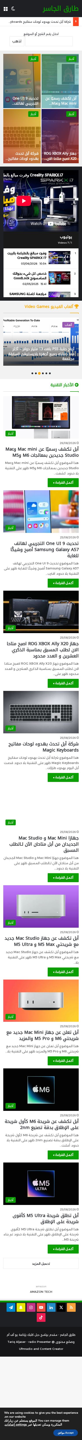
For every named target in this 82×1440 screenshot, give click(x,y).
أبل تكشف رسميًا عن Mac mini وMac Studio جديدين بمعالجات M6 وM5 (61, 105)
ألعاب (68, 325)
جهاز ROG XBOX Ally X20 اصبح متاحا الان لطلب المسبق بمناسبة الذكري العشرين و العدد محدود (43, 649)
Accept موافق (65, 1433)
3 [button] (43, 373)
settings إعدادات (16, 1425)
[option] (41, 108)
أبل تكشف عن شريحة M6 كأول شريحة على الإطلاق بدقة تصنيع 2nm (42, 1124)
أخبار (71, 59)
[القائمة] (5, 10)
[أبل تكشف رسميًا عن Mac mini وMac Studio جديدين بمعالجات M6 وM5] (60, 81)
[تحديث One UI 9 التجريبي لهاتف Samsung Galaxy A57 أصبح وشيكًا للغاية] (22, 81)
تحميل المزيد (41, 1263)
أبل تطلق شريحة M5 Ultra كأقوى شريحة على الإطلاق (46, 1218)
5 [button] (36, 373)
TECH (48, 1291)
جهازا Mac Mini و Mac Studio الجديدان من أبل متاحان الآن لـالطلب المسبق (44, 844)
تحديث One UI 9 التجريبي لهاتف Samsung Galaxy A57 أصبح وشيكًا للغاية (44, 549)
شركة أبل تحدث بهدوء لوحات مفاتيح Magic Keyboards (23, 158)
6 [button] (32, 373)
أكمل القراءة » (63, 483)
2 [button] (46, 373)
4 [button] (39, 373)
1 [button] (50, 373)
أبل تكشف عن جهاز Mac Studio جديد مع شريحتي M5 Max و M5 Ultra (42, 941)
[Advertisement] (41, 1398)
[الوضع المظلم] (13, 10)
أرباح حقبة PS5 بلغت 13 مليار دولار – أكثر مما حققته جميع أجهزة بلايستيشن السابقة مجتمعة (41, 354)
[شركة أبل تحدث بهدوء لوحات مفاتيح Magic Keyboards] (22, 136)
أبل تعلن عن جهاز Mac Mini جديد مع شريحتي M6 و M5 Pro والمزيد (42, 1035)
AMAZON (36, 1291)
